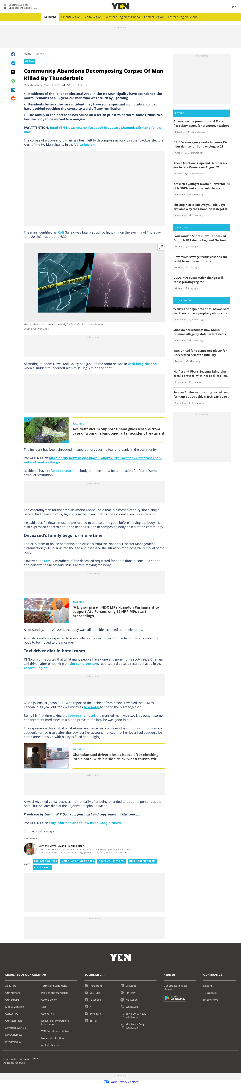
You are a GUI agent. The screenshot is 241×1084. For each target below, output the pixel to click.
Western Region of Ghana (123, 17)
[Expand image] (160, 247)
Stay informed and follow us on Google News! (85, 823)
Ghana (50, 16)
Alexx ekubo (42, 867)
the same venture (84, 663)
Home (27, 53)
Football (179, 361)
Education (180, 131)
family (49, 561)
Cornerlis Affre (64, 85)
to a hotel (92, 707)
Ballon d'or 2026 (45, 861)
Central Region (154, 17)
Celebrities (180, 194)
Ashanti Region (71, 17)
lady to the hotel (81, 715)
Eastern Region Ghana (183, 17)
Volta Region (93, 17)
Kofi (61, 232)
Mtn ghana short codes (78, 861)
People (178, 173)
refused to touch (60, 471)
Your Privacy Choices (124, 1082)
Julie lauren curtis (142, 861)
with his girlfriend (142, 364)
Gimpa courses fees (112, 861)
